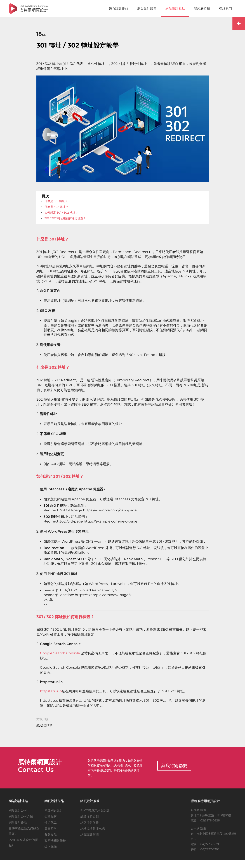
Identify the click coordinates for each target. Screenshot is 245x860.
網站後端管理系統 (92, 828)
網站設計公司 (18, 810)
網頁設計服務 (147, 8)
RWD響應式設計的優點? (23, 842)
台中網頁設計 (199, 828)
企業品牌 (50, 816)
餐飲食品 (50, 834)
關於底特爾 (202, 8)
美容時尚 (50, 828)
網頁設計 (49, 762)
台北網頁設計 (199, 810)
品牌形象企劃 (89, 816)
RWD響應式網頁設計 (95, 810)
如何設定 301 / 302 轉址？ (61, 212)
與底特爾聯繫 (174, 765)
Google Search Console (60, 653)
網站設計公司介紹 (21, 816)
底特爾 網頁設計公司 (28, 8)
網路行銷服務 (89, 822)
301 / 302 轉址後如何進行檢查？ (65, 218)
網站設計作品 (18, 822)
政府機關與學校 (55, 840)
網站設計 (119, 765)
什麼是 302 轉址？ (56, 207)
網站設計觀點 (175, 8)
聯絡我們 (225, 8)
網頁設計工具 (44, 725)
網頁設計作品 (118, 8)
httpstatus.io (51, 691)
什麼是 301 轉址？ (56, 201)
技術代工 (50, 822)
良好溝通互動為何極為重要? (24, 831)
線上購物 (50, 847)
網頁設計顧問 (89, 834)
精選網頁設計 (53, 810)
